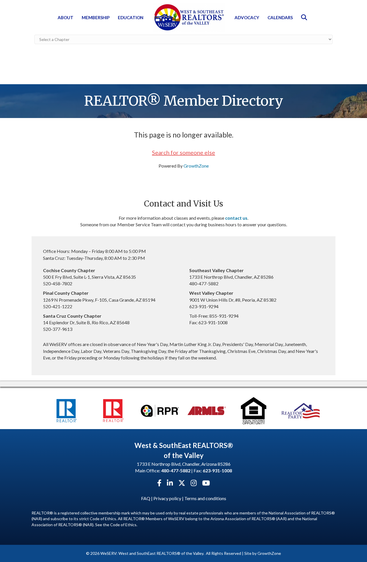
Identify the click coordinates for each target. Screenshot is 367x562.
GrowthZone (196, 165)
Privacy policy (167, 498)
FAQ (145, 498)
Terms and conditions (205, 498)
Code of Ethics (123, 524)
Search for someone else (183, 152)
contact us (236, 218)
